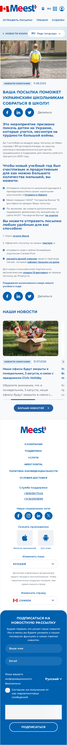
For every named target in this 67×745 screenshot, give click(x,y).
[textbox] (46, 33)
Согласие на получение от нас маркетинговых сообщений (30, 693)
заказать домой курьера (22, 258)
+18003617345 (33, 493)
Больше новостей (31, 408)
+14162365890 (33, 498)
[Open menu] (55, 10)
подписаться (33, 727)
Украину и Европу (36, 194)
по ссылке (51, 215)
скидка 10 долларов (35, 272)
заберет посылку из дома (43, 262)
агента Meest (21, 235)
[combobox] (46, 33)
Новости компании (19, 33)
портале (47, 243)
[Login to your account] (61, 10)
